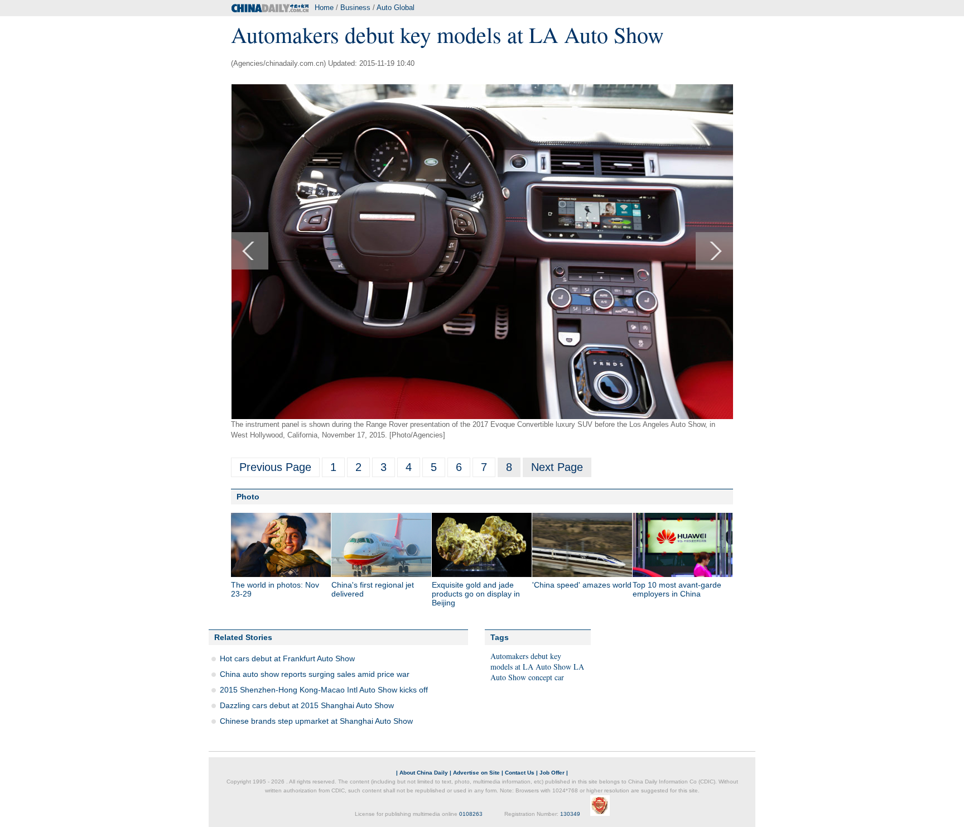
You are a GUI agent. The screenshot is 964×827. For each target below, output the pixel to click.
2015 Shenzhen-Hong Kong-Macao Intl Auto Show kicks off (324, 689)
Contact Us (519, 773)
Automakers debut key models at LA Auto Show (530, 661)
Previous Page (275, 467)
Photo (248, 496)
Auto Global (395, 7)
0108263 (471, 814)
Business (355, 7)
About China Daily (423, 773)
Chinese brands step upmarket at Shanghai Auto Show (316, 721)
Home (324, 7)
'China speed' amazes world (582, 584)
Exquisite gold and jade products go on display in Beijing (476, 593)
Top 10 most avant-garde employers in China (677, 589)
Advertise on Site (476, 773)
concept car (546, 677)
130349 (570, 814)
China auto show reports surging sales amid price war (314, 674)
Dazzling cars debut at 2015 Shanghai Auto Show (307, 705)
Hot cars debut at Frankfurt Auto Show (287, 658)
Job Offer (552, 773)
